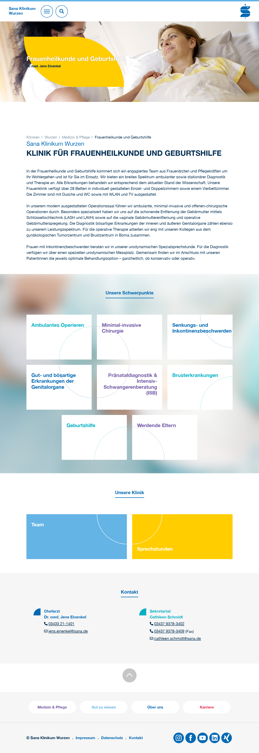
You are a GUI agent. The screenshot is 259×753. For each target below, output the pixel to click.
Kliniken (33, 137)
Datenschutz (112, 738)
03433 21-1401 (61, 623)
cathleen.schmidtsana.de (177, 638)
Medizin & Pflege (76, 137)
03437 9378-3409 (169, 631)
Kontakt (136, 738)
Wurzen (51, 137)
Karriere (207, 707)
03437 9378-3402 (169, 623)
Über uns (155, 707)
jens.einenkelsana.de (68, 631)
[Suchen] (62, 11)
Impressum (85, 738)
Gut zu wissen (104, 707)
